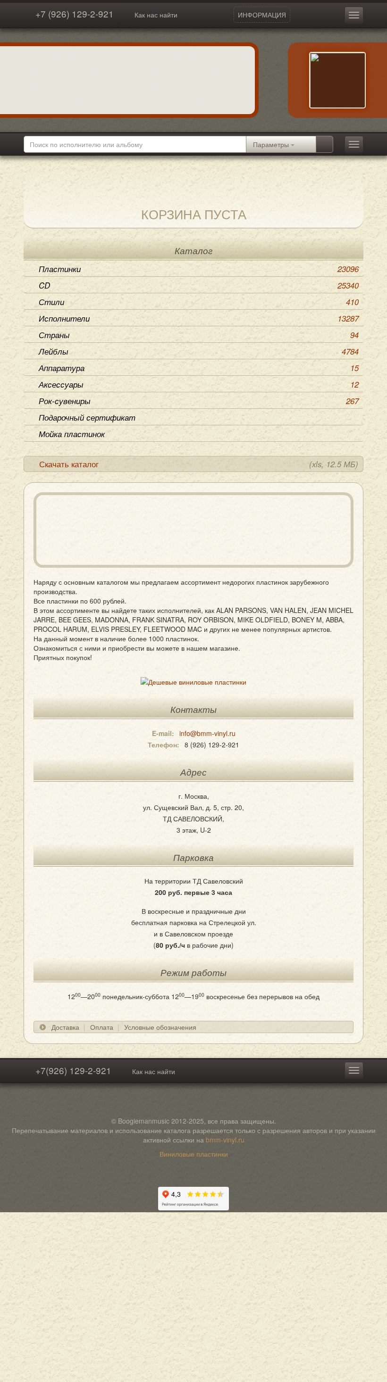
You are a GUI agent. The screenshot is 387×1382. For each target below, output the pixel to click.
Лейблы (199, 351)
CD (199, 285)
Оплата (101, 1027)
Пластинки (199, 268)
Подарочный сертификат (87, 417)
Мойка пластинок (72, 433)
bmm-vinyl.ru (225, 1139)
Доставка (65, 1027)
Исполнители (199, 318)
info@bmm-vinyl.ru (207, 733)
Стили (199, 301)
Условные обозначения (160, 1027)
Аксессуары (199, 384)
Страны (199, 334)
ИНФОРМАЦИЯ (262, 14)
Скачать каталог (198, 464)
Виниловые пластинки (194, 1154)
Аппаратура (199, 367)
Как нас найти (156, 14)
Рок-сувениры (199, 400)
